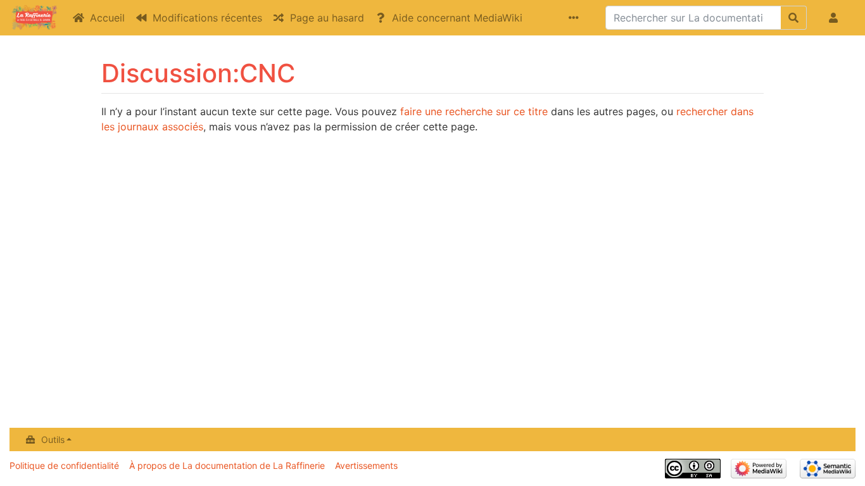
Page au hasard (327, 17)
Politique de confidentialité (64, 465)
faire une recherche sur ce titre (474, 111)
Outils (53, 439)
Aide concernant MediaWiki (457, 17)
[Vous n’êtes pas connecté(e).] (836, 17)
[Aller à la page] (794, 18)
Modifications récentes (207, 17)
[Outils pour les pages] (576, 17)
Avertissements (366, 465)
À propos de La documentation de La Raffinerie (227, 465)
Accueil (107, 17)
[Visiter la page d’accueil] (33, 19)
